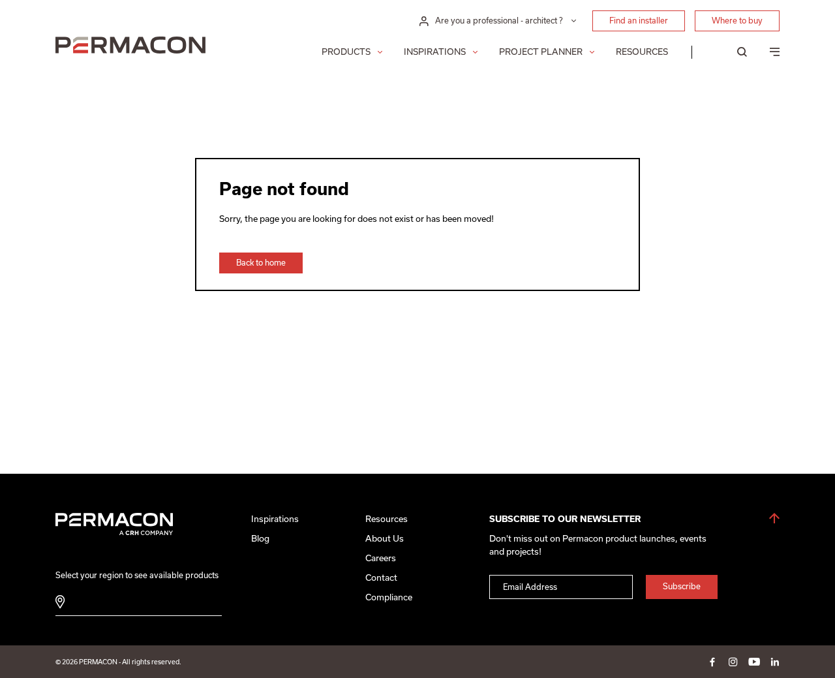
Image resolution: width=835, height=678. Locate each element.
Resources (642, 52)
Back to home (261, 262)
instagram (733, 661)
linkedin (775, 661)
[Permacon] (130, 46)
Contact (381, 578)
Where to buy (737, 20)
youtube (754, 661)
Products (346, 52)
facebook (712, 661)
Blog (260, 539)
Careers (380, 558)
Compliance (388, 597)
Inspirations (435, 52)
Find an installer (638, 20)
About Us (384, 539)
